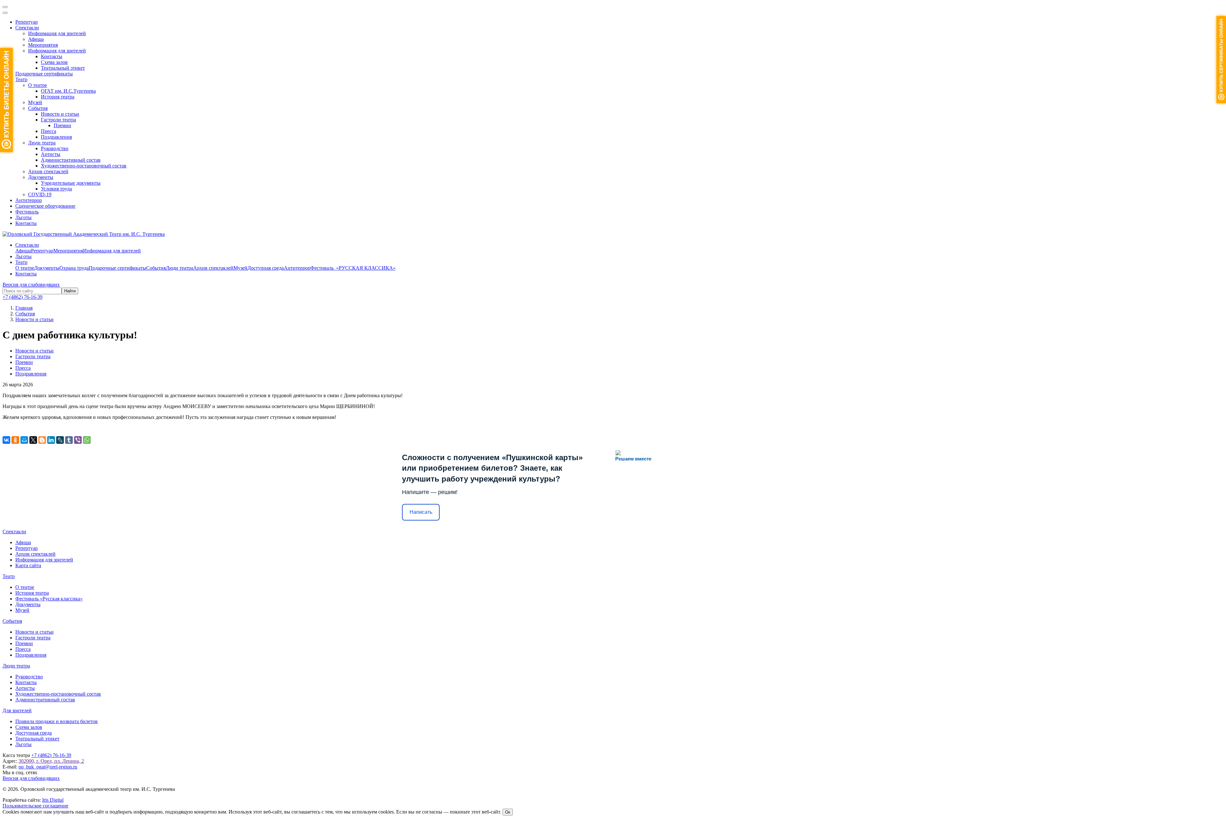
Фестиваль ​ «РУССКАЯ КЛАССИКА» (353, 268)
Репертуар (26, 22)
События (38, 108)
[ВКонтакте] (6, 440)
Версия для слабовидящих (31, 284)
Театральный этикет (63, 68)
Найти (70, 291)
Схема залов (54, 62)
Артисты (50, 154)
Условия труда (56, 188)
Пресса (48, 131)
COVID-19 (39, 194)
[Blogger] (42, 440)
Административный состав (71, 160)
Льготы (23, 217)
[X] (33, 440)
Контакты (51, 56)
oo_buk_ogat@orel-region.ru (48, 766)
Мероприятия (43, 45)
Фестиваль (27, 211)
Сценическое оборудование (45, 206)
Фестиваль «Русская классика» (49, 598)
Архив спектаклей (48, 171)
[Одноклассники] (15, 440)
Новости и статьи (60, 114)
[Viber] (78, 440)
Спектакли (27, 27)
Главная (24, 308)
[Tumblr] (69, 440)
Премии (62, 125)
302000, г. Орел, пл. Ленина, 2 (51, 761)
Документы (40, 177)
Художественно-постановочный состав (83, 165)
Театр (21, 79)
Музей (35, 102)
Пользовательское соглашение (35, 805)
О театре (37, 85)
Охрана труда (74, 268)
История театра (57, 96)
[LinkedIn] (51, 440)
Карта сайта (28, 565)
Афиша (36, 39)
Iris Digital (53, 800)
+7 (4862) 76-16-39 (22, 297)
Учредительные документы (71, 183)
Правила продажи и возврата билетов (56, 721)
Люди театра (42, 142)
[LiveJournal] (60, 440)
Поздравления (56, 137)
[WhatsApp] (87, 440)
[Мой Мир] (24, 440)
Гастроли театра (58, 119)
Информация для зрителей (57, 33)
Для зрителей (17, 710)
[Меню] (5, 7)
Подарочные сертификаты (44, 73)
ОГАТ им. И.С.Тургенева (68, 91)
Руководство (54, 148)
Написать (421, 512)
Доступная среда (265, 268)
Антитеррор (28, 200)
